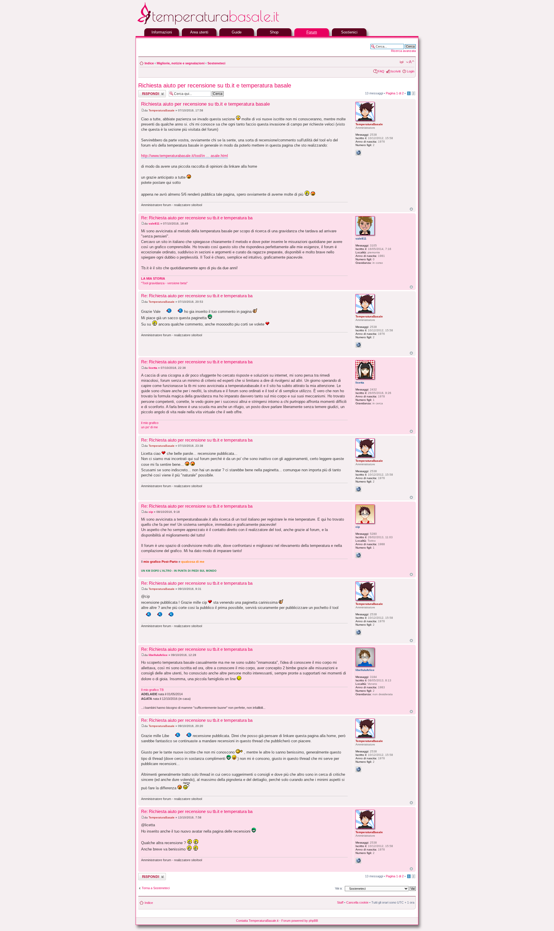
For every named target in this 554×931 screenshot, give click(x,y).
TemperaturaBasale (162, 110)
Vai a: (338, 888)
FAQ (381, 71)
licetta (153, 367)
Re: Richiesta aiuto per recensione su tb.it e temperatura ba (196, 217)
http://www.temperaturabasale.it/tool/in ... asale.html (184, 156)
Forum (311, 32)
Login (410, 71)
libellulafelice (158, 655)
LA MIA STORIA (153, 278)
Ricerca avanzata (403, 51)
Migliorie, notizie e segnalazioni (181, 63)
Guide (237, 32)
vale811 (154, 223)
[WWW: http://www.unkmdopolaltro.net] (358, 555)
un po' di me (149, 427)
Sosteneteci (216, 63)
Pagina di (395, 93)
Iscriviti (395, 71)
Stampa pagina (401, 62)
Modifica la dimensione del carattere (410, 62)
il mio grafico (149, 423)
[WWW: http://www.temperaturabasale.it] (358, 153)
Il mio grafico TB (152, 689)
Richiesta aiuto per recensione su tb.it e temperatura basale (214, 85)
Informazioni (161, 32)
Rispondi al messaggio (146, 93)
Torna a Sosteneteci (156, 888)
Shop (274, 32)
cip (151, 511)
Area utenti (199, 32)
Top (411, 209)
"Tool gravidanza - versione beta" (164, 283)
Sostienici (349, 32)
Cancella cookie (357, 902)
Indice (149, 63)
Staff (340, 902)
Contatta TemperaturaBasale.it (257, 920)
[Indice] (222, 23)
